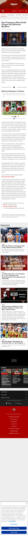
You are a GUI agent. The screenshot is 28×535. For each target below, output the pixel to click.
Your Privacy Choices (14, 428)
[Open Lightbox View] (14, 110)
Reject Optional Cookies (14, 528)
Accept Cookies (14, 532)
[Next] (18, 116)
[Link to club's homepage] (3, 10)
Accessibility (14, 421)
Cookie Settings (14, 430)
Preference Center (14, 433)
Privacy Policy (14, 419)
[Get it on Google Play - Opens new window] (18, 404)
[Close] (26, 503)
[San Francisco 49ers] (14, 409)
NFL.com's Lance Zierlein (8, 176)
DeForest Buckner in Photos (13, 91)
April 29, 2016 (20, 208)
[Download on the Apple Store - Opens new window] (8, 403)
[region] (14, 518)
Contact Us (14, 423)
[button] (14, 39)
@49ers (5, 204)
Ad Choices (14, 426)
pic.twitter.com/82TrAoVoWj (10, 206)
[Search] (23, 11)
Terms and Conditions (14, 416)
